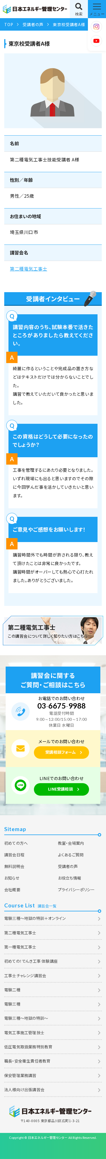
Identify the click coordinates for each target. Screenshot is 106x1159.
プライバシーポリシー (76, 889)
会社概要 (12, 889)
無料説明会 (14, 866)
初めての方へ (16, 843)
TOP (8, 24)
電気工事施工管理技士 (24, 1032)
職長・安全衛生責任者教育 (27, 1061)
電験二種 (12, 989)
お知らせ (11, 878)
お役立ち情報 (69, 878)
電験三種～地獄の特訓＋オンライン (35, 918)
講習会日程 (14, 854)
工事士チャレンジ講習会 (25, 975)
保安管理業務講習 (20, 1075)
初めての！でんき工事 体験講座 (31, 961)
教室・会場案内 (71, 843)
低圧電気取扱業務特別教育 (28, 1047)
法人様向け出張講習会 (24, 1089)
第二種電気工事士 (28, 268)
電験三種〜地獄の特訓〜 (26, 1018)
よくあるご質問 (70, 854)
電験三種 (12, 1004)
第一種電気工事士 (20, 947)
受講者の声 (33, 24)
